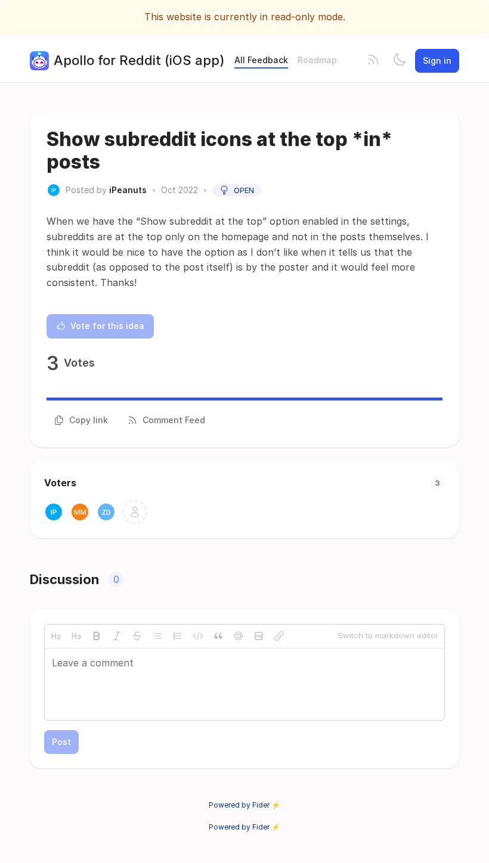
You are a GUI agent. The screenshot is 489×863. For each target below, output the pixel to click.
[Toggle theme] (399, 61)
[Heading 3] (76, 636)
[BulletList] (157, 636)
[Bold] (97, 636)
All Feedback (261, 60)
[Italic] (117, 636)
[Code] (198, 636)
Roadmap (317, 60)
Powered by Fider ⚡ (244, 804)
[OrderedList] (178, 636)
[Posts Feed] (373, 61)
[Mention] (238, 636)
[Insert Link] (279, 636)
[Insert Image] (259, 636)
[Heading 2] (56, 636)
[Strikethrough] (137, 636)
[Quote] (218, 636)
